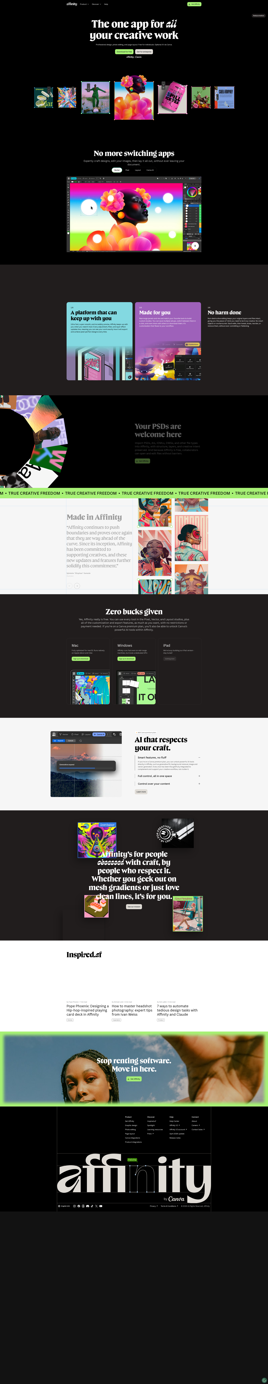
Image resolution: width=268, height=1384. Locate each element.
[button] (64, 1206)
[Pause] (195, 246)
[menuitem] (85, 4)
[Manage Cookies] (264, 1380)
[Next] (77, 295)
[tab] (117, 170)
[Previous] (69, 295)
